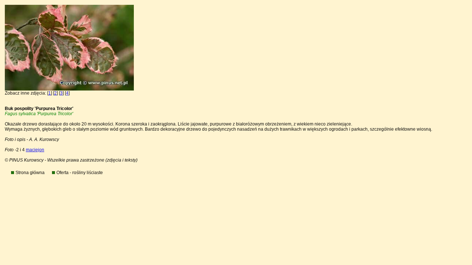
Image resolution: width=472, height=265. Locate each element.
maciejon (35, 149)
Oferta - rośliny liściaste (79, 172)
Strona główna (30, 172)
